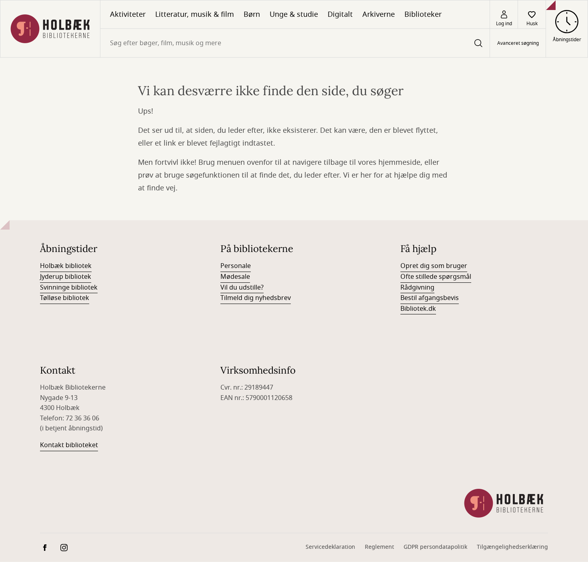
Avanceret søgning (518, 43)
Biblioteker (423, 14)
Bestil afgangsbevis (429, 298)
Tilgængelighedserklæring (512, 547)
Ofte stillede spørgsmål (435, 277)
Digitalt (340, 14)
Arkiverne (378, 14)
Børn (252, 14)
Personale (235, 266)
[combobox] (295, 43)
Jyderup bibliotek (65, 277)
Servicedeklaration (330, 547)
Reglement (379, 547)
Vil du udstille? (242, 287)
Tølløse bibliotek (64, 298)
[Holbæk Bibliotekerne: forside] (50, 28)
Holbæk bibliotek (66, 266)
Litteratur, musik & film (194, 14)
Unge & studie (294, 14)
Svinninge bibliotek (69, 287)
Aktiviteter (128, 14)
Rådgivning (417, 287)
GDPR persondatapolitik (435, 547)
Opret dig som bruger (433, 266)
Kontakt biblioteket (69, 445)
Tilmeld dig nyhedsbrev (255, 298)
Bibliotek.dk (418, 309)
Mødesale (235, 277)
